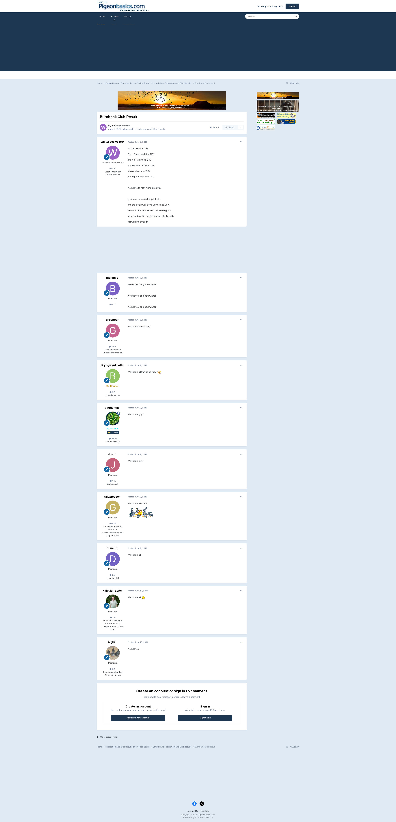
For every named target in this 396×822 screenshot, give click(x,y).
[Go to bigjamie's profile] (113, 288)
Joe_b (112, 454)
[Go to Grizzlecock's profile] (113, 507)
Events (114, 24)
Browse (114, 16)
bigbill (112, 642)
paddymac (112, 407)
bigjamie (112, 277)
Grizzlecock (112, 496)
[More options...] (241, 142)
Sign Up (292, 6)
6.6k (114, 523)
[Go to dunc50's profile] (113, 559)
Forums (101, 24)
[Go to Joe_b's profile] (113, 465)
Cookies (205, 811)
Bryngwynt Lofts (112, 365)
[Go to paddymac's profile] (113, 418)
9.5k (114, 168)
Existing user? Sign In (270, 6)
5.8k (114, 304)
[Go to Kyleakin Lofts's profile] (113, 601)
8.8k (114, 392)
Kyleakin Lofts (112, 590)
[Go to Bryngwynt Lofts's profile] (113, 376)
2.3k (114, 575)
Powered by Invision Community (198, 817)
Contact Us (192, 811)
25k (114, 617)
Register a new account (138, 717)
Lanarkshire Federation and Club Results (144, 129)
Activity (127, 16)
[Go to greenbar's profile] (113, 331)
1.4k (114, 481)
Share (215, 127)
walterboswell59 (121, 125)
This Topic (283, 16)
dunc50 (112, 548)
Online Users (129, 24)
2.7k (114, 669)
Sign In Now (205, 717)
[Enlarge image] (159, 372)
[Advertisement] (198, 49)
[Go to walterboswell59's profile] (103, 127)
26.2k (114, 438)
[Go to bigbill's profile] (113, 653)
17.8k (113, 346)
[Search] (296, 16)
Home (102, 16)
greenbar (112, 319)
